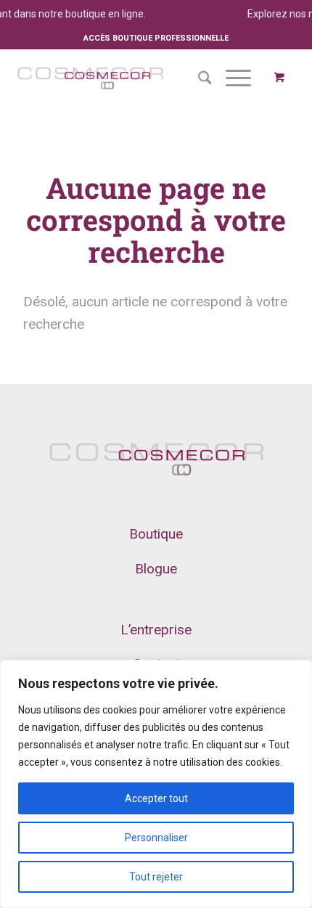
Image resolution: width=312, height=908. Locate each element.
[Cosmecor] (90, 78)
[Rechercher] (198, 78)
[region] (156, 784)
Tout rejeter (156, 877)
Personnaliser (156, 837)
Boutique (156, 533)
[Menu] (231, 78)
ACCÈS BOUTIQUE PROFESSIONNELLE (156, 38)
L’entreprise (156, 629)
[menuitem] (198, 78)
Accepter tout (156, 798)
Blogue (156, 568)
